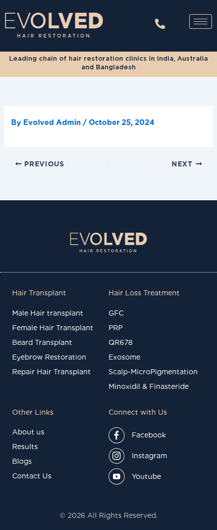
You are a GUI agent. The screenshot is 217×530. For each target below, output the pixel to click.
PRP (115, 328)
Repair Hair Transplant (51, 372)
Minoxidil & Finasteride (148, 386)
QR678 (120, 342)
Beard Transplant (42, 342)
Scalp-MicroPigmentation (153, 372)
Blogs (22, 461)
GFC (116, 313)
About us (28, 432)
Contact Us (31, 476)
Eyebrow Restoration (49, 357)
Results (25, 447)
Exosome (124, 357)
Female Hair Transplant (52, 328)
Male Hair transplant (47, 313)
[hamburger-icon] (200, 21)
